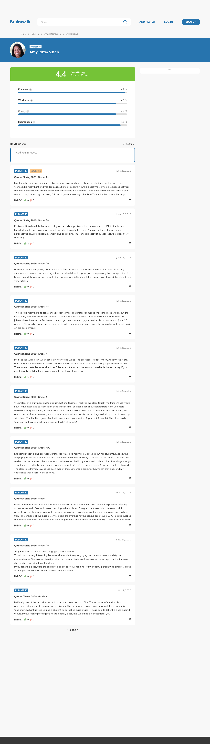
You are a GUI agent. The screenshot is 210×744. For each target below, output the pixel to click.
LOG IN (168, 22)
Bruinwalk (20, 22)
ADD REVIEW (147, 22)
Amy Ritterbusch (52, 34)
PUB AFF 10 (21, 170)
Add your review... (26, 152)
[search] (80, 22)
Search (35, 34)
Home (23, 34)
